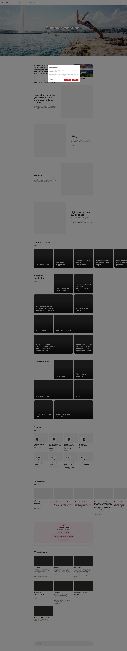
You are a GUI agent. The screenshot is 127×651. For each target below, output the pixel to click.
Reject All (67, 79)
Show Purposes (52, 79)
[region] (64, 73)
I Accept (75, 79)
